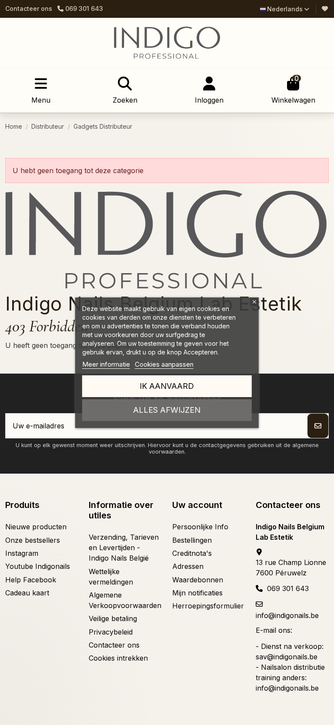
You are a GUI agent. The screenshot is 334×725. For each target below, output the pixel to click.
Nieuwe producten (36, 526)
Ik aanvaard (167, 386)
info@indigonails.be (287, 615)
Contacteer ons (28, 8)
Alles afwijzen (166, 409)
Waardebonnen (197, 579)
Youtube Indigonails (37, 566)
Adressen (188, 566)
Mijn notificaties (197, 592)
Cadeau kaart (27, 592)
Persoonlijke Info (200, 526)
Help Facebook (30, 579)
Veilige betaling (113, 618)
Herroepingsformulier (208, 605)
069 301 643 (288, 588)
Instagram (21, 553)
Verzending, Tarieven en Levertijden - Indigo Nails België (124, 547)
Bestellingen (192, 540)
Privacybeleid (111, 632)
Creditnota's (192, 553)
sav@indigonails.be (286, 656)
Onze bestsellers (32, 540)
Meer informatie (106, 364)
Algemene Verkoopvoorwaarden (125, 600)
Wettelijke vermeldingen (111, 576)
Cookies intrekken (118, 658)
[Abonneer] (317, 426)
